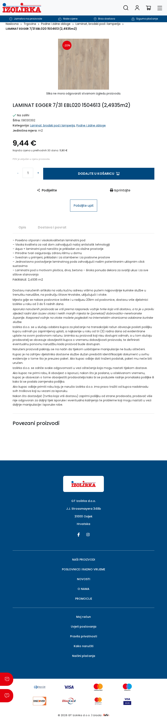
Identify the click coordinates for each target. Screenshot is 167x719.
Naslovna (12, 24)
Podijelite (49, 190)
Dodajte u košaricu (96, 173)
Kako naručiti (83, 646)
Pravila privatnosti (83, 636)
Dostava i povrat (52, 227)
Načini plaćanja (83, 656)
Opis (22, 227)
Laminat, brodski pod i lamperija (98, 24)
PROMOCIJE (83, 599)
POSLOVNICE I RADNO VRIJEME (83, 569)
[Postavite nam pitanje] (6, 695)
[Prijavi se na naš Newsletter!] (6, 679)
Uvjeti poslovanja (83, 627)
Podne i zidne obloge (55, 24)
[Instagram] (88, 534)
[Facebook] (78, 534)
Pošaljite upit (84, 205)
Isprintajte (121, 190)
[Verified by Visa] (127, 700)
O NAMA (83, 589)
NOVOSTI (83, 579)
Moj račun (83, 617)
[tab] (22, 227)
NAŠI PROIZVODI (83, 560)
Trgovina (30, 24)
